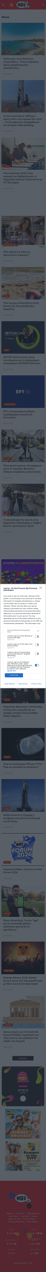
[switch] (37, 636)
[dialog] (23, 636)
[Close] (41, 588)
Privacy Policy (36, 684)
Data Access (23, 684)
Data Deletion (10, 684)
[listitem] (23, 631)
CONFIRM (14, 675)
